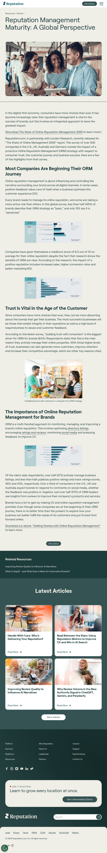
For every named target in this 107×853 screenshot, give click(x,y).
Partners (42, 759)
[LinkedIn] (26, 768)
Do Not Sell (64, 832)
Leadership (43, 754)
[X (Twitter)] (16, 768)
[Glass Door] (31, 768)
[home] (13, 4)
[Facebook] (6, 768)
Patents (75, 832)
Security (52, 832)
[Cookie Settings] (4, 848)
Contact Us (77, 759)
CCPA (42, 832)
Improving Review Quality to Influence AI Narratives (30, 566)
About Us (43, 749)
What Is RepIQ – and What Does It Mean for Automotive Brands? (37, 571)
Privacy (16, 832)
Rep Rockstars (79, 754)
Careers (76, 743)
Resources (10, 759)
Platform (9, 743)
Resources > (10, 13)
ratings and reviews (34, 432)
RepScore (9, 754)
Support (76, 749)
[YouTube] (21, 768)
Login (7, 845)
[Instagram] (11, 768)
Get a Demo (89, 4)
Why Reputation (46, 743)
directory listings (78, 428)
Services (9, 749)
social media (69, 432)
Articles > (20, 13)
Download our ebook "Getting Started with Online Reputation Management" (52, 525)
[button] (101, 3)
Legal (7, 832)
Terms (25, 832)
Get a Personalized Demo (80, 799)
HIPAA (34, 832)
